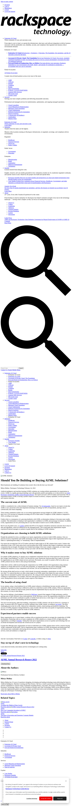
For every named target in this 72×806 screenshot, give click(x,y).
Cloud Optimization (14, 110)
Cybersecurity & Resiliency (16, 115)
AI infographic (46, 506)
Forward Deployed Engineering (13, 747)
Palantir (10, 83)
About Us (11, 202)
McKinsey (34, 594)
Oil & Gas (11, 143)
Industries (7, 127)
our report (58, 604)
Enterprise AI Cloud (10, 38)
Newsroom (11, 214)
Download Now (5, 663)
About (6, 193)
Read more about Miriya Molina (10, 694)
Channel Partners (13, 209)
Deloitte (19, 621)
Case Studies (37, 182)
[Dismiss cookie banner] (66, 781)
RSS (49, 639)
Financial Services (13, 141)
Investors (7, 725)
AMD (10, 80)
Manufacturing (12, 159)
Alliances (11, 208)
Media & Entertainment (15, 164)
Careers (10, 213)
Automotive (11, 163)
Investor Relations (13, 211)
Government (12, 151)
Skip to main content (7, 1)
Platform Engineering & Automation (19, 112)
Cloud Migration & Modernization (18, 107)
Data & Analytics (13, 113)
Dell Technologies (13, 88)
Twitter (25, 639)
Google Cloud (12, 95)
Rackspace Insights (10, 775)
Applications (12, 117)
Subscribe (4, 650)
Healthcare (11, 140)
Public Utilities (12, 145)
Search (21, 368)
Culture (10, 204)
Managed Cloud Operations (16, 108)
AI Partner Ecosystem (10, 73)
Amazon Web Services (15, 92)
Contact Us (4, 370)
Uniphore (11, 85)
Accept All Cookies (46, 798)
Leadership (11, 206)
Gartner (22, 526)
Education (11, 153)
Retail (10, 161)
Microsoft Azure (13, 93)
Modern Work (12, 118)
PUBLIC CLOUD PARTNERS (17, 90)
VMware (11, 82)
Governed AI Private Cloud (12, 746)
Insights (6, 168)
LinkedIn (33, 639)
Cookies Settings (31, 798)
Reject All (59, 798)
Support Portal (8, 722)
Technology (11, 166)
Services (6, 97)
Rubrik (10, 87)
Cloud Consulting (13, 105)
